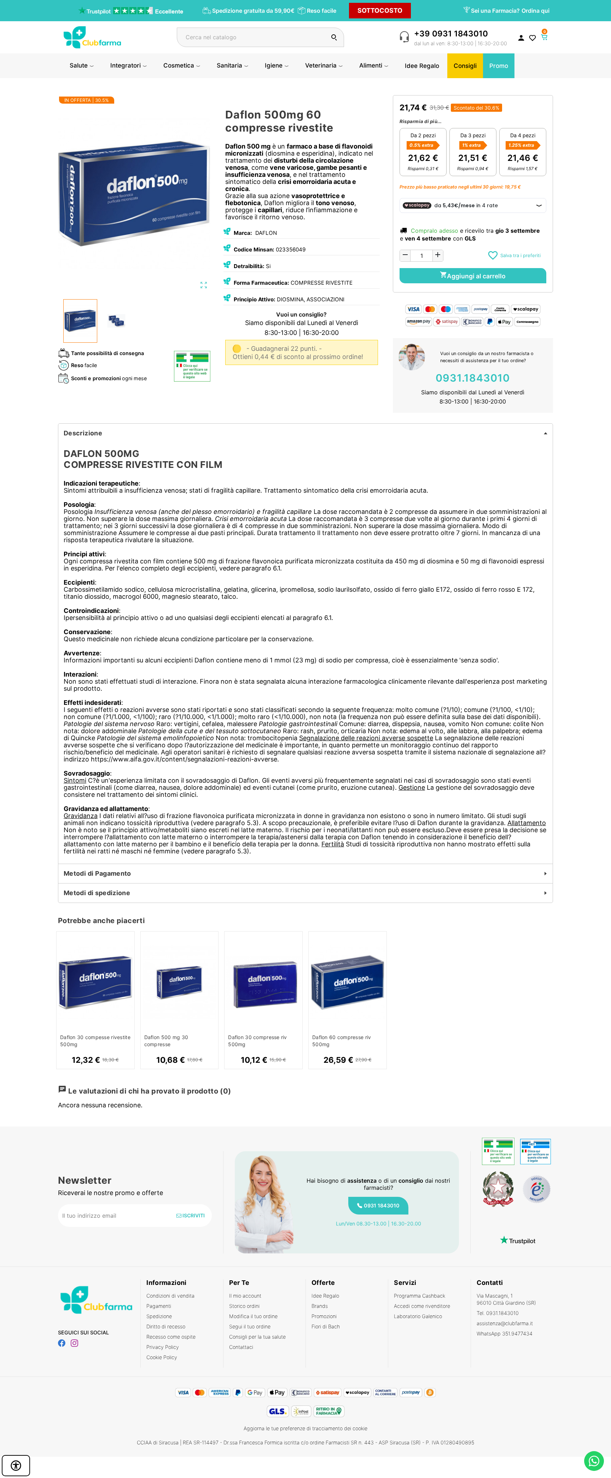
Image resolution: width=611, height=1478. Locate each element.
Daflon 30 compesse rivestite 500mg (95, 1040)
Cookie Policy (161, 1357)
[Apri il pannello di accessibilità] (16, 1465)
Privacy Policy (162, 1347)
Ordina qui (535, 10)
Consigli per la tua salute (257, 1337)
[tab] (305, 433)
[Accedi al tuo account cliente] (521, 37)
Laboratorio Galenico (418, 1316)
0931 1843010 (382, 1205)
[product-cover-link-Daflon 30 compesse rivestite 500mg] (95, 983)
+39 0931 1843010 (451, 33)
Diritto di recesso (165, 1326)
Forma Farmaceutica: (261, 282)
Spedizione (159, 1316)
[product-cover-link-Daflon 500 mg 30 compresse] (179, 983)
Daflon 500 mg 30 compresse (166, 1040)
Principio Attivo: (254, 299)
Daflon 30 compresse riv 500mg (257, 1040)
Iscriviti (193, 1215)
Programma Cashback (419, 1296)
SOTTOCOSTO (379, 10)
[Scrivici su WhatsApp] (594, 1461)
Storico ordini (244, 1306)
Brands (320, 1306)
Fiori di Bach (326, 1326)
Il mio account (245, 1296)
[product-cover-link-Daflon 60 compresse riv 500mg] (347, 983)
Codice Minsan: (254, 249)
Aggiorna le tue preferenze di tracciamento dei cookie (305, 1428)
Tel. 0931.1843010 (498, 1313)
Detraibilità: (249, 266)
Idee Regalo (325, 1296)
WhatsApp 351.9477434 (505, 1334)
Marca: (243, 233)
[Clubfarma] (92, 36)
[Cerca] (334, 37)
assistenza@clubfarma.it (505, 1323)
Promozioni (324, 1316)
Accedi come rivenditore (422, 1306)
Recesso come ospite (171, 1337)
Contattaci (241, 1347)
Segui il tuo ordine (249, 1326)
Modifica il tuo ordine (253, 1316)
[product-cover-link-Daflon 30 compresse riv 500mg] (263, 983)
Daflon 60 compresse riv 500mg (341, 1040)
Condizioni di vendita (170, 1296)
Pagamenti (158, 1306)
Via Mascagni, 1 (506, 1299)
